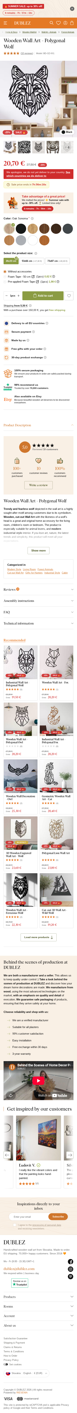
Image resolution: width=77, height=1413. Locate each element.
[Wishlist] (58, 23)
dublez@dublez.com (19, 1268)
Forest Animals (45, 569)
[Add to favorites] (68, 295)
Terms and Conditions (42, 1408)
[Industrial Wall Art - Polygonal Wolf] (20, 662)
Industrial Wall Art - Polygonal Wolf (18, 684)
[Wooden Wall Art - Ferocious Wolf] (20, 890)
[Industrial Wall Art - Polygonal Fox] (56, 719)
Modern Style (14, 569)
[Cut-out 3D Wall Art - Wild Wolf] (56, 890)
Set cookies (15, 1364)
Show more (38, 550)
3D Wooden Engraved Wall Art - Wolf (18, 854)
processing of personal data (46, 1225)
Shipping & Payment (14, 1342)
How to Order (10, 1355)
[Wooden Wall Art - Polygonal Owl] (20, 719)
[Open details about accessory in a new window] (33, 276)
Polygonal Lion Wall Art (56, 853)
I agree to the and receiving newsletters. (39, 1227)
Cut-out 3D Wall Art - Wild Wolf (54, 911)
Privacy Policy (11, 1360)
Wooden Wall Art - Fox (55, 682)
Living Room (29, 569)
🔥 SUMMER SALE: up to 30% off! (23, 6)
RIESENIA (22, 1392)
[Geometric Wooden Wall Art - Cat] (56, 776)
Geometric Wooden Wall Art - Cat (56, 798)
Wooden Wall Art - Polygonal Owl (17, 741)
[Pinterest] (70, 1277)
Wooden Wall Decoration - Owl (20, 798)
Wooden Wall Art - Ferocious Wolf (17, 911)
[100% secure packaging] (8, 373)
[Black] (10, 147)
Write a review (38, 485)
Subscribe (58, 1216)
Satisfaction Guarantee (15, 1338)
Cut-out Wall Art (15, 572)
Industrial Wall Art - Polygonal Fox (54, 741)
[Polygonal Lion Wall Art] (56, 833)
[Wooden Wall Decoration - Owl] (20, 776)
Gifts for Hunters (34, 572)
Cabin (65, 572)
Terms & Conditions (14, 1351)
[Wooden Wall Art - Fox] (56, 662)
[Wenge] (53, 147)
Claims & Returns (13, 1347)
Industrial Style (52, 572)
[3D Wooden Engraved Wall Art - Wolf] (20, 833)
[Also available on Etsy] (8, 399)
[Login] (65, 23)
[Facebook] (70, 1262)
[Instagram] (70, 1269)
